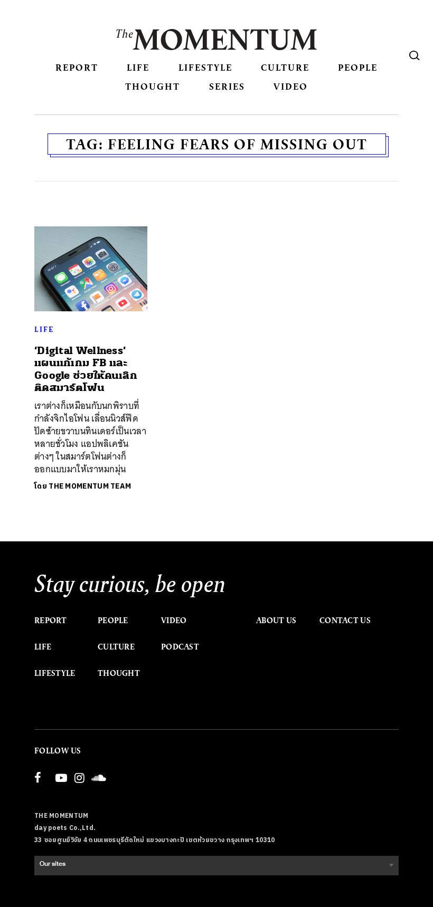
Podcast (180, 647)
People (358, 67)
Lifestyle (205, 67)
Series (227, 86)
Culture (285, 67)
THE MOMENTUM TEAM (90, 486)
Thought (152, 86)
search (414, 55)
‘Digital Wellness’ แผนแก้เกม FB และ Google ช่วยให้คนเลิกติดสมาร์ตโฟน (85, 369)
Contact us (345, 620)
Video (291, 86)
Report (76, 67)
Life (138, 67)
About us (276, 620)
